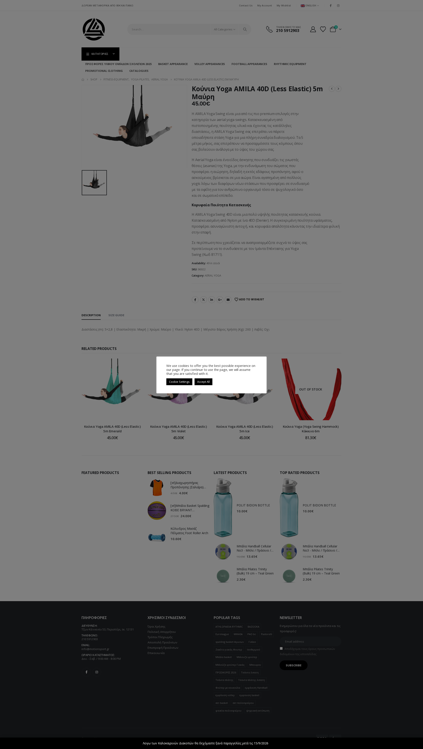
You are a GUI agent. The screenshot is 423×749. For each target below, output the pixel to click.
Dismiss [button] (274, 743)
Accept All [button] (203, 382)
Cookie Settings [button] (179, 382)
